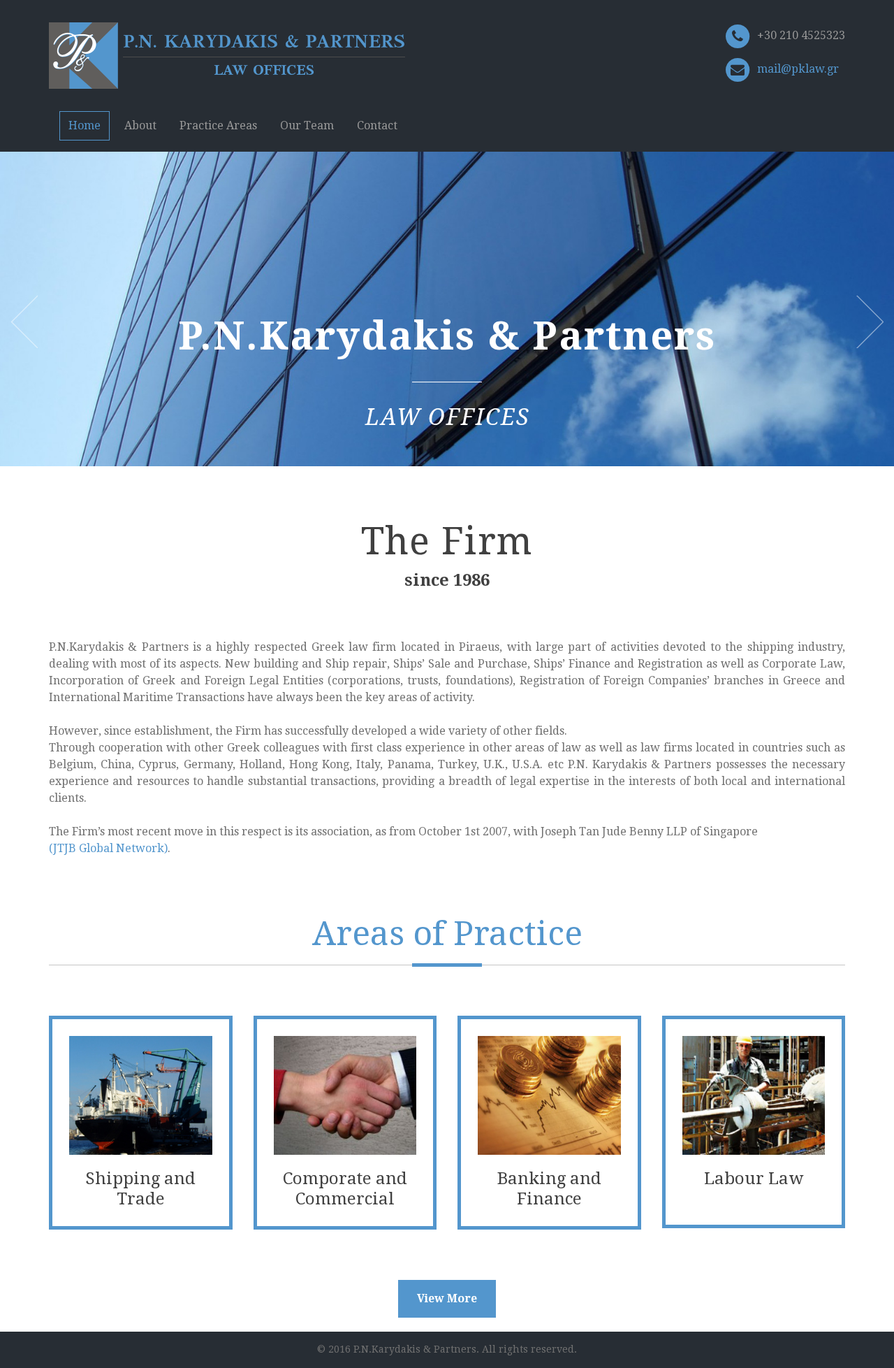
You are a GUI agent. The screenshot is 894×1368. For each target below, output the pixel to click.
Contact (377, 125)
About (140, 125)
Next (870, 321)
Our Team (307, 125)
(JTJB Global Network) (108, 848)
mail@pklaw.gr (798, 68)
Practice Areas (218, 125)
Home (84, 125)
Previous (24, 321)
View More (447, 1298)
